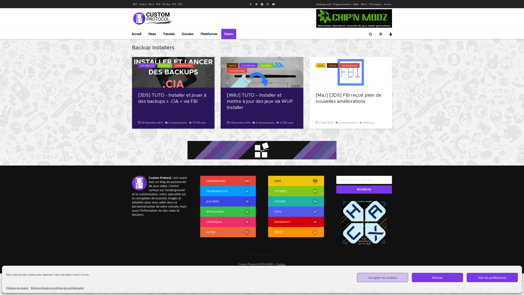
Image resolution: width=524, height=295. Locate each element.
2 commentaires (348, 122)
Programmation (342, 4)
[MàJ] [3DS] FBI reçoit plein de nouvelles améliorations (348, 98)
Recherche (364, 189)
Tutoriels (169, 34)
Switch (143, 4)
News (152, 34)
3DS (135, 4)
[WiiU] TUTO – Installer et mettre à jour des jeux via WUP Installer (260, 101)
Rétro (364, 4)
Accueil (136, 34)
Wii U (151, 4)
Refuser (437, 278)
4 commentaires (177, 122)
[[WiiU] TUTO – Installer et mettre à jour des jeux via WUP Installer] (262, 72)
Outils (232, 65)
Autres (387, 4)
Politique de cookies (17, 288)
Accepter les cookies (382, 278)
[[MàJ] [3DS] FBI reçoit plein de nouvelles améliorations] (350, 72)
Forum (228, 34)
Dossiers (188, 34)
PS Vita (166, 4)
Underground (323, 4)
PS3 (180, 4)
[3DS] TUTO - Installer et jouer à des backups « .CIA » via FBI (172, 98)
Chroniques (375, 4)
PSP (174, 4)
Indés (356, 4)
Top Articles (147, 65)
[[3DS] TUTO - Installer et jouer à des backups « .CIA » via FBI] (173, 72)
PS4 (158, 4)
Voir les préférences (492, 278)
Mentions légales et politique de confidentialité (57, 288)
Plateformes (209, 34)
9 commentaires (265, 122)
